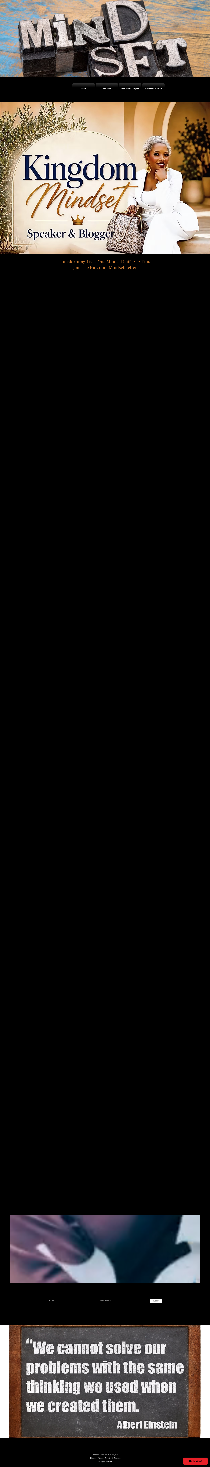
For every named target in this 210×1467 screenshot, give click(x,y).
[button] (160, 4)
